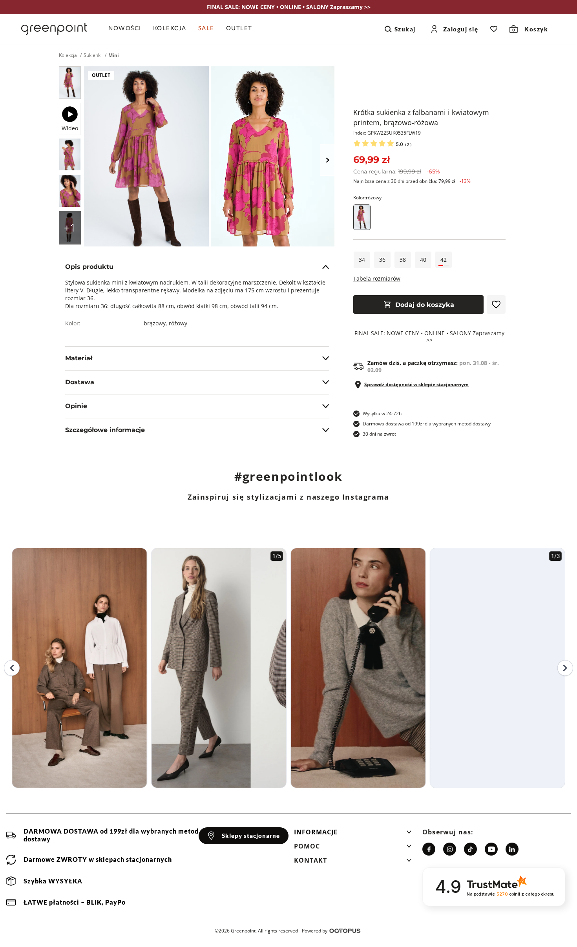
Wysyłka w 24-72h (382, 413)
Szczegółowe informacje (105, 430)
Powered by (314, 930)
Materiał (78, 358)
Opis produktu (89, 266)
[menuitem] (127, 29)
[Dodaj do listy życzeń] (496, 304)
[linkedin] (512, 849)
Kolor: (367, 197)
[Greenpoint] (54, 29)
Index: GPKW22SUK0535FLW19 (387, 133)
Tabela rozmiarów (376, 278)
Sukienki (93, 55)
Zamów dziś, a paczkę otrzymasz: (433, 366)
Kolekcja (68, 55)
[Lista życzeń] (494, 29)
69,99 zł (371, 159)
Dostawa (79, 382)
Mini (113, 55)
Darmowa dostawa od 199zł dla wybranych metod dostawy (427, 423)
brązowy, (156, 323)
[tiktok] (470, 849)
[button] (353, 834)
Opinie (76, 406)
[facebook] (428, 849)
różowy (178, 323)
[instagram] (449, 849)
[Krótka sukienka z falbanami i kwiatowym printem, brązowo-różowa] (70, 82)
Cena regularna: (396, 171)
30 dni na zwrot (379, 434)
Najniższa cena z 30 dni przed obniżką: (412, 181)
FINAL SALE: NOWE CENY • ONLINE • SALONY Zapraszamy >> (429, 337)
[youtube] (491, 849)
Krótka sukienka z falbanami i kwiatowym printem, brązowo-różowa (421, 117)
